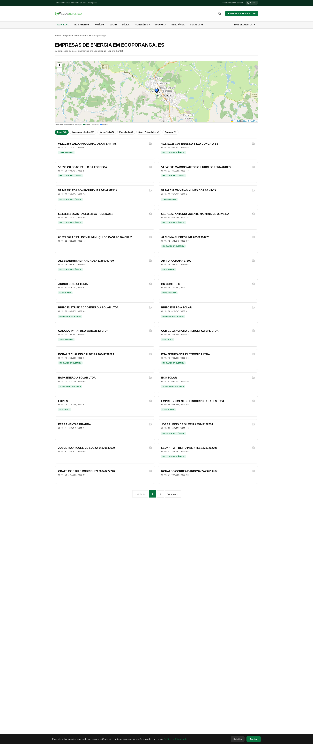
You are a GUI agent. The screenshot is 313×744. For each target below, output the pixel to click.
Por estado (81, 35)
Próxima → (173, 494)
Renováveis (178, 25)
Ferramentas (81, 25)
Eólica (126, 25)
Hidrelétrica (142, 25)
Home (58, 35)
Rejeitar (237, 739)
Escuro (253, 3)
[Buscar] (219, 13)
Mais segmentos (243, 25)
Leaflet (236, 120)
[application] (156, 92)
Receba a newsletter (243, 13)
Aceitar (254, 739)
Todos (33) (62, 132)
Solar (113, 25)
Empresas (63, 25)
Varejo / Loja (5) (107, 132)
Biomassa (160, 25)
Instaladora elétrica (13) (83, 132)
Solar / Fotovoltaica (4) (148, 132)
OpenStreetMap (250, 120)
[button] (156, 90)
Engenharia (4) (126, 132)
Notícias (99, 25)
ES (90, 35)
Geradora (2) (170, 132)
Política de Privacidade (175, 739)
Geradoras (196, 25)
